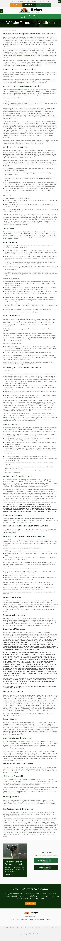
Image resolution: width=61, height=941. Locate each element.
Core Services (23, 919)
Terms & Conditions (36, 927)
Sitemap (56, 927)
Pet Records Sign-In (46, 860)
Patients (37, 919)
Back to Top (30, 929)
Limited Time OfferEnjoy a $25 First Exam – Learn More (30, 16)
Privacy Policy (25, 54)
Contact (48, 919)
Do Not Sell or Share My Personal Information (20, 927)
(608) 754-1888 (45, 1)
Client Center (29, 4)
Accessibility (45, 927)
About (17, 919)
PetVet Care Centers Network (32, 935)
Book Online (16, 4)
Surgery (31, 919)
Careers (42, 919)
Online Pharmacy (43, 4)
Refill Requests (46, 868)
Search (51, 927)
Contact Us (30, 903)
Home (12, 919)
